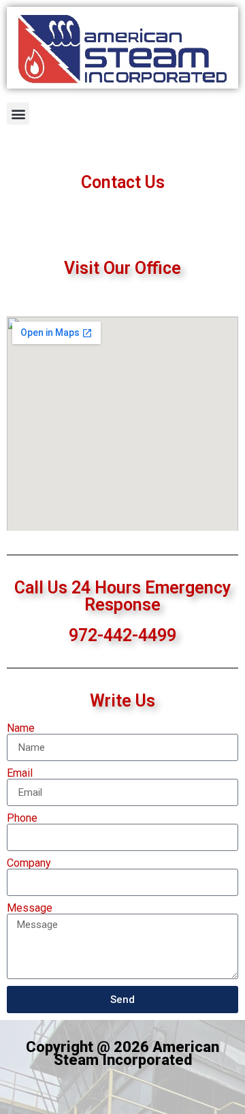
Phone (22, 818)
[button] (18, 113)
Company (29, 863)
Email (20, 773)
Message (29, 908)
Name (21, 728)
